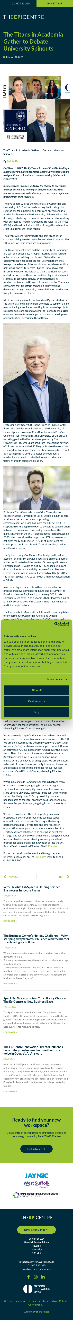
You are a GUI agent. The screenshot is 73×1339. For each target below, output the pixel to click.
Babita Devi (13, 161)
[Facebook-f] (28, 1277)
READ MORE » (10, 921)
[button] (67, 16)
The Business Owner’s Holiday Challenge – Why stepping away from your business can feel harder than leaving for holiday (36, 939)
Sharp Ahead (42, 1311)
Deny (36, 711)
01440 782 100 (21, 3)
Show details (54, 679)
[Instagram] (35, 1277)
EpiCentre (51, 846)
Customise (34, 700)
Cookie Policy (35, 1304)
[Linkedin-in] (42, 1277)
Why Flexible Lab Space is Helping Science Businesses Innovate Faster (31, 888)
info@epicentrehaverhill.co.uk (36, 1261)
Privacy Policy (58, 1301)
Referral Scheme (40, 1301)
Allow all (36, 690)
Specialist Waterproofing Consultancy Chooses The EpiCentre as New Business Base (35, 1000)
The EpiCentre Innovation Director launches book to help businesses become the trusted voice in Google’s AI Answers (33, 1050)
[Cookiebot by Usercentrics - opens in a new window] (54, 624)
